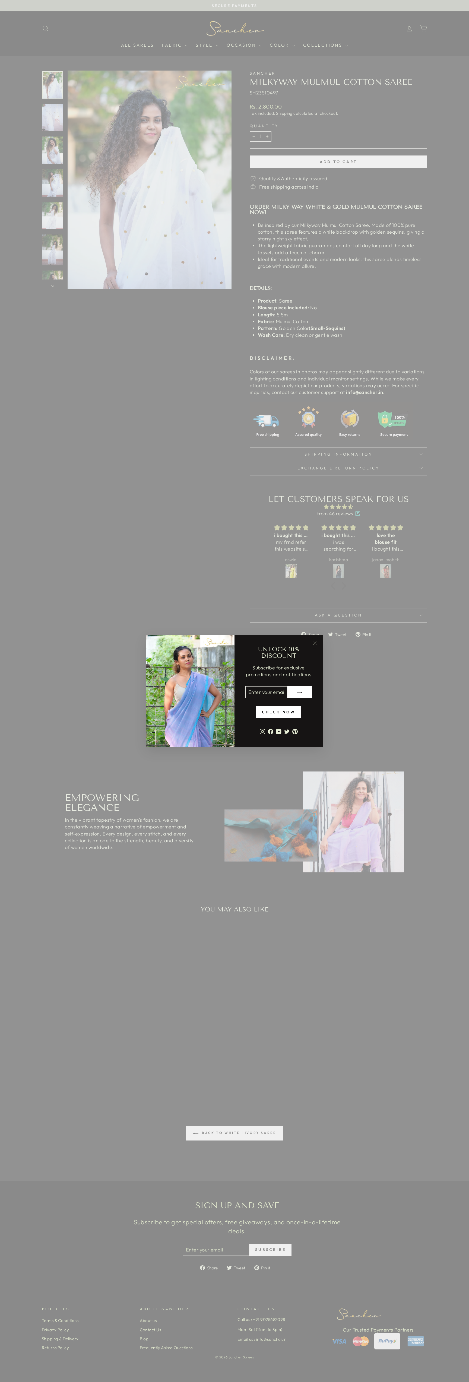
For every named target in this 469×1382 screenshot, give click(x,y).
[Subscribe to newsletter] (299, 692)
